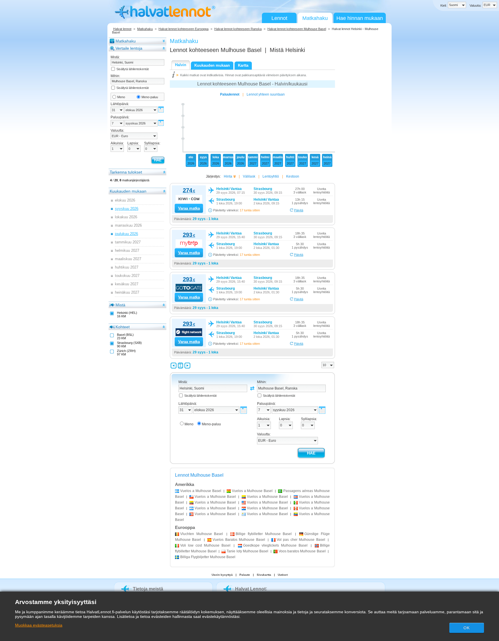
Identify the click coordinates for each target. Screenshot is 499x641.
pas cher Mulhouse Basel (301, 540)
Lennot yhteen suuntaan (266, 94)
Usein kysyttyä (222, 574)
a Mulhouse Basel (200, 491)
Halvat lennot (122, 29)
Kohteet (123, 327)
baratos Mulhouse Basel (302, 551)
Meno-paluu (149, 97)
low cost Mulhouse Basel (205, 545)
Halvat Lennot (250, 588)
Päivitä (298, 210)
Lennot (279, 18)
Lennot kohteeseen (215, 50)
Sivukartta (264, 574)
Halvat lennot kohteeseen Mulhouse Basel (296, 29)
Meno (121, 97)
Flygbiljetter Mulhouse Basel (207, 557)
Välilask (249, 176)
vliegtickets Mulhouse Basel (275, 545)
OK (466, 627)
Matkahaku (315, 18)
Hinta (228, 176)
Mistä (120, 305)
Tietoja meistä (148, 588)
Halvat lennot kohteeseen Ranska (238, 29)
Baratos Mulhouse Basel (239, 540)
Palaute (244, 574)
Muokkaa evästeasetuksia (38, 625)
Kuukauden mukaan (128, 191)
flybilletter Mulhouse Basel (264, 534)
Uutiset (283, 574)
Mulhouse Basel (201, 534)
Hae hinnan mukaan (359, 18)
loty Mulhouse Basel (247, 551)
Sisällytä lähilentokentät (132, 69)
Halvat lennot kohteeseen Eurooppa (183, 29)
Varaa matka (189, 208)
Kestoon (292, 176)
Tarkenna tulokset (126, 172)
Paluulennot (229, 94)
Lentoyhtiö (270, 176)
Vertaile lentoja (129, 48)
